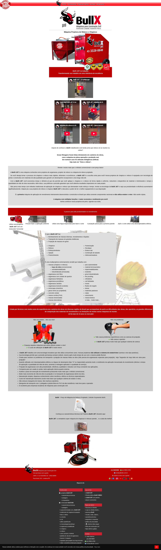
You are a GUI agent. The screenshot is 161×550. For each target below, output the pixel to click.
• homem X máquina (65, 538)
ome (64, 4)
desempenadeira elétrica (42, 362)
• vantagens (64, 498)
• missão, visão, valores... (92, 514)
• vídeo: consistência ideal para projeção (70, 543)
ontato (93, 4)
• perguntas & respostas (91, 519)
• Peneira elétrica (93, 495)
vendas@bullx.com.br (121, 473)
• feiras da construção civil (92, 526)
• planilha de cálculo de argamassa (68, 536)
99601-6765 (126, 470)
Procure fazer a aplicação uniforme (37, 224)
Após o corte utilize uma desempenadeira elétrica (134, 224)
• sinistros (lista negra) (92, 524)
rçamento (101, 4)
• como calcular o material (66, 533)
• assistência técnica (90, 517)
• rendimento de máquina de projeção (69, 512)
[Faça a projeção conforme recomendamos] (32, 222)
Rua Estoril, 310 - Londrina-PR (41, 478)
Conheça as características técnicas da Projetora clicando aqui (80, 414)
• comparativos (65, 500)
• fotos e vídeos (63, 514)
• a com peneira (92, 497)
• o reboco (62, 531)
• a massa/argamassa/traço (67, 524)
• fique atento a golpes (91, 528)
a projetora (66, 493)
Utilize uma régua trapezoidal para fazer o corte (68, 224)
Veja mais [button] (97, 547)
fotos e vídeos (85, 162)
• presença (89, 512)
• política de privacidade (91, 521)
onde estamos (90, 536)
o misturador (67, 502)
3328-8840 (91, 538)
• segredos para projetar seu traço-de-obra (71, 540)
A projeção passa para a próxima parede (101, 224)
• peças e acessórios (90, 500)
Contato (87, 534)
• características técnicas (68, 495)
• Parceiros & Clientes (91, 507)
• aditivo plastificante (65, 521)
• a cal (61, 519)
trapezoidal (80, 362)
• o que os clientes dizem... (92, 510)
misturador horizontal (16, 229)
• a (88, 493)
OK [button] (156, 547)
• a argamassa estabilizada (66, 526)
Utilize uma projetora (16, 224)
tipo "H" (71, 362)
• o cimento (62, 517)
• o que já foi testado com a (69, 510)
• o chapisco (62, 528)
